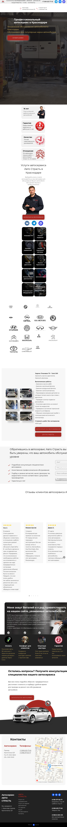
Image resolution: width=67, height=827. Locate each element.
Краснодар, (25, 7)
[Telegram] (56, 1)
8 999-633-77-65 (57, 808)
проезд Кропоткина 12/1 (28, 9)
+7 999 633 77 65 (42, 9)
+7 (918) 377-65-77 (25, 753)
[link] (5, 527)
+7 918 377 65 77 (42, 7)
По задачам (21, 807)
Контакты (21, 813)
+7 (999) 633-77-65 (25, 750)
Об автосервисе (23, 811)
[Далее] (64, 557)
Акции (20, 809)
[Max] (63, 1)
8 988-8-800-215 (57, 815)
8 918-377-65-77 (57, 799)
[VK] (60, 1)
